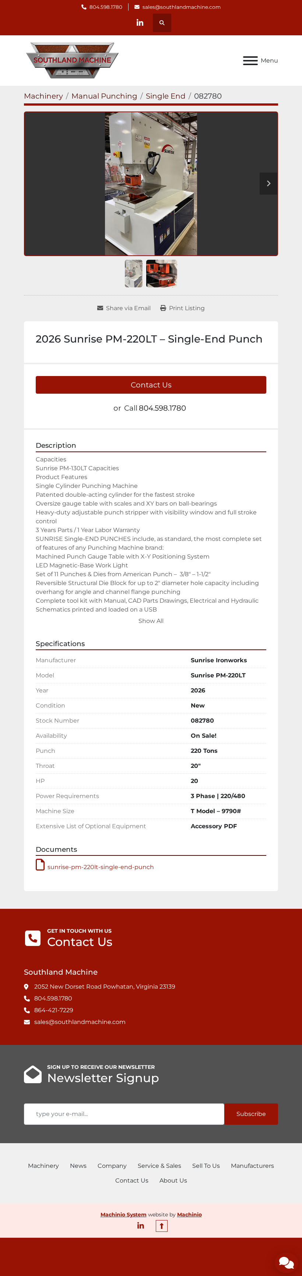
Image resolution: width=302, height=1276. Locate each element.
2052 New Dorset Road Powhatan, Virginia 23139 (104, 986)
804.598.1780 (105, 7)
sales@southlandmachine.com (182, 7)
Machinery (43, 1165)
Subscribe (251, 1113)
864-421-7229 (53, 1010)
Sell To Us (206, 1165)
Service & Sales (159, 1165)
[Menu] (250, 60)
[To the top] (162, 1226)
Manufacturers (252, 1165)
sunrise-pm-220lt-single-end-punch (101, 867)
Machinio (189, 1214)
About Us (173, 1180)
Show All (151, 620)
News (78, 1165)
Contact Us (151, 384)
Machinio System (124, 1214)
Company (112, 1165)
